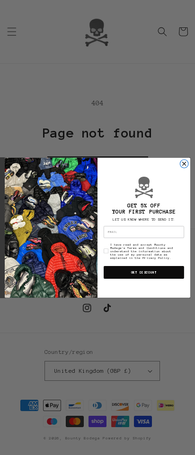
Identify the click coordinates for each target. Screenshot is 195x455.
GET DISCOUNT (144, 272)
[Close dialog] (184, 163)
